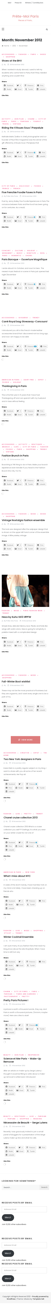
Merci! (8, 1217)
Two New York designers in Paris (22, 759)
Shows (29, 256)
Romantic (16, 256)
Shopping (10, 57)
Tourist (37, 121)
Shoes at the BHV (12, 60)
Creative (24, 753)
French (16, 188)
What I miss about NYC (17, 876)
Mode (33, 514)
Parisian (25, 121)
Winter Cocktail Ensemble (19, 937)
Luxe (18, 814)
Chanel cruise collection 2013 (21, 817)
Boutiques (37, 444)
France (5, 188)
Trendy (35, 318)
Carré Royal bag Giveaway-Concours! (24, 321)
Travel (5, 124)
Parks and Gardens (26, 994)
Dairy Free (29, 380)
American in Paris (11, 380)
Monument (7, 253)
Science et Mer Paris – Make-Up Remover (22, 1060)
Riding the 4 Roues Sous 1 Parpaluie (22, 127)
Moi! (9, 3)
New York (30, 872)
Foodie (37, 186)
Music (20, 253)
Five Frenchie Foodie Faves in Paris (22, 192)
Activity (6, 119)
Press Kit (18, 3)
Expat (41, 380)
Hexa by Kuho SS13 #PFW (16, 617)
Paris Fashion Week (32, 611)
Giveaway (23, 318)
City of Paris (8, 186)
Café (16, 447)
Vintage (17, 124)
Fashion (23, 54)
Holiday (31, 251)
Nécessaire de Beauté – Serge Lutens (25, 1122)
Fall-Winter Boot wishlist (16, 681)
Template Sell (38, 1299)
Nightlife (31, 253)
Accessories (8, 54)
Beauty (7, 1055)
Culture (19, 251)
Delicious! (24, 186)
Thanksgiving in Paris (14, 386)
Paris (33, 54)
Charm (31, 119)
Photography (11, 996)
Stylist (7, 933)
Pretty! (28, 814)
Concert (6, 251)
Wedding (37, 1119)
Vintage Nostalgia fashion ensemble (23, 520)
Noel (42, 253)
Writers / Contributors (34, 3)
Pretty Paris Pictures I (16, 1000)
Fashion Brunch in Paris (15, 455)
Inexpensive (33, 1055)
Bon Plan (19, 119)
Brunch (6, 447)
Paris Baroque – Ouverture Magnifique (24, 259)
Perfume (12, 1119)
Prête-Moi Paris (25, 16)
